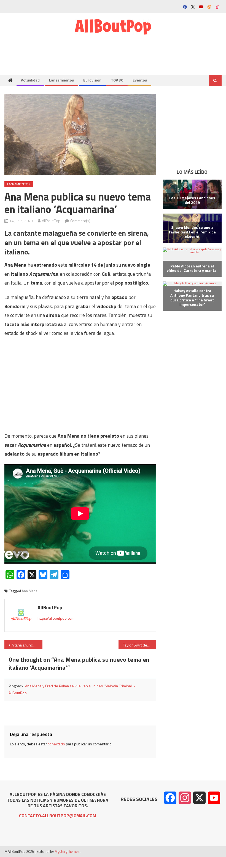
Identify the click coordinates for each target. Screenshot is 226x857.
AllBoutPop (51, 221)
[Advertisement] (121, 52)
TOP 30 (117, 80)
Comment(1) (80, 221)
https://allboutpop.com (55, 618)
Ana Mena (29, 591)
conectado (56, 744)
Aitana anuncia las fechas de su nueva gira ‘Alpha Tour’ (27, 645)
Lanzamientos (61, 80)
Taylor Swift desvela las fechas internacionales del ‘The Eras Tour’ (140, 645)
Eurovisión (92, 80)
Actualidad (30, 80)
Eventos (140, 80)
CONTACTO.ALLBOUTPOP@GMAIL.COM (57, 815)
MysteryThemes (67, 851)
